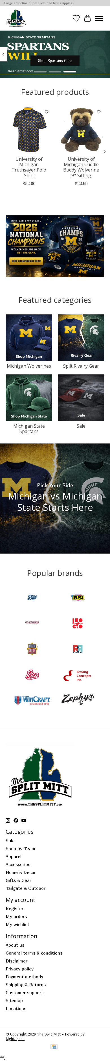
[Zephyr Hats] (78, 701)
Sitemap (14, 1000)
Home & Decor (21, 872)
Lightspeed (15, 1038)
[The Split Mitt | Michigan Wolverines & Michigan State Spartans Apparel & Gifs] (16, 18)
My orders (16, 916)
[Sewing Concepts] (78, 675)
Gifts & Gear (18, 880)
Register (14, 908)
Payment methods (24, 976)
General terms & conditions (34, 953)
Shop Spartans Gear (55, 61)
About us (15, 945)
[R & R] (78, 649)
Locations (16, 1008)
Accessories (18, 864)
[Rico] (32, 675)
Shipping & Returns (26, 984)
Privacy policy (20, 969)
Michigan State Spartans (29, 428)
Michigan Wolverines (29, 366)
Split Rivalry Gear (81, 366)
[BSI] (78, 598)
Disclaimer (16, 961)
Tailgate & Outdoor (25, 888)
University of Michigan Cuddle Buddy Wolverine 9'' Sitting (81, 167)
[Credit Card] (54, 1047)
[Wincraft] (32, 701)
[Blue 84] (32, 598)
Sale (81, 426)
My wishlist (17, 924)
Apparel (13, 856)
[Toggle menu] (98, 18)
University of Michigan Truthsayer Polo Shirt (29, 167)
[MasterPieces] (32, 649)
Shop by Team (20, 848)
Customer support (24, 992)
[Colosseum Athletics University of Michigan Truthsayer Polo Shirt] (29, 129)
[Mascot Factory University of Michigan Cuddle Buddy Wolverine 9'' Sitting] (81, 129)
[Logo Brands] (78, 624)
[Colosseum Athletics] (32, 624)
